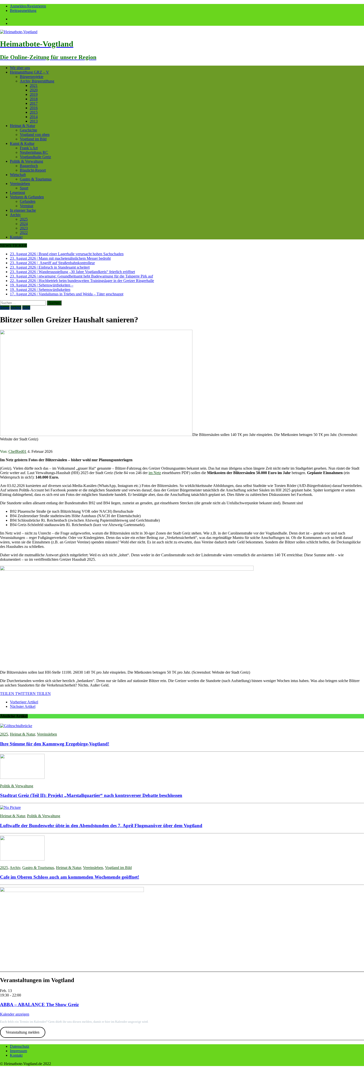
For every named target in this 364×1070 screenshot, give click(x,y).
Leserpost (17, 192)
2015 (34, 112)
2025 (24, 219)
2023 (24, 228)
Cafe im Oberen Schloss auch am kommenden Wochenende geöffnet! (69, 877)
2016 (34, 108)
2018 (34, 99)
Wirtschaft (18, 175)
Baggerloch (29, 166)
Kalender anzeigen (14, 1014)
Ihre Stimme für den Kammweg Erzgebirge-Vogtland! (54, 743)
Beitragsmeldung (23, 10)
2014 (34, 117)
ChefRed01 (17, 451)
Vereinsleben (20, 183)
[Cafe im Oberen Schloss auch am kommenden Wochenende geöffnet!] (22, 859)
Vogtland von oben (35, 134)
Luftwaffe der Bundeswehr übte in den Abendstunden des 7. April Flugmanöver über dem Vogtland (101, 825)
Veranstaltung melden (22, 1032)
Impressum (18, 1051)
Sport (24, 188)
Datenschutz (19, 1046)
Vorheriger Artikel (24, 702)
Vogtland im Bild (33, 139)
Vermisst (26, 206)
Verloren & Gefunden (27, 197)
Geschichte (28, 130)
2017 (34, 103)
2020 (34, 90)
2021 (34, 85)
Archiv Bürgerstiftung (37, 81)
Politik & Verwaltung (26, 161)
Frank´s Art (29, 148)
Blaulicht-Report (33, 170)
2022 (24, 232)
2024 (24, 224)
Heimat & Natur (22, 126)
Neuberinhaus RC (34, 152)
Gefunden (27, 201)
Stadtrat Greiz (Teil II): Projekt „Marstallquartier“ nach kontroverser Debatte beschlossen (91, 795)
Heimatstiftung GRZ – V (29, 72)
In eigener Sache (23, 210)
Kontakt (16, 237)
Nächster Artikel (22, 706)
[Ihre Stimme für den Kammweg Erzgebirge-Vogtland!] (16, 726)
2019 (34, 94)
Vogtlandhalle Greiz (35, 157)
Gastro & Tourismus (36, 179)
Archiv (15, 215)
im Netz (155, 473)
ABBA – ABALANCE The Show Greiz (39, 1004)
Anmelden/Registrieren (28, 6)
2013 (34, 121)
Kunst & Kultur (22, 143)
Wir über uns (20, 68)
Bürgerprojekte (31, 77)
